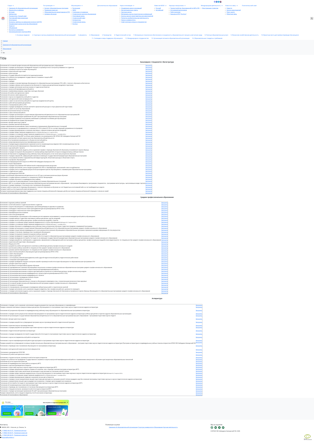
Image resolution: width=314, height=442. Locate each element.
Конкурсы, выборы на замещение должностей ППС (25, 22)
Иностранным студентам (210, 8)
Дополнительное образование (107, 5)
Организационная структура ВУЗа (20, 32)
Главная (5, 41)
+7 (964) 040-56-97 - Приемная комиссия (14, 435)
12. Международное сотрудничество (137, 38)
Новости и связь (230, 5)
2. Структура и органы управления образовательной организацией (53, 35)
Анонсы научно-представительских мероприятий (137, 16)
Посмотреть (7, 413)
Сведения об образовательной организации (23, 8)
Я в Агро (75, 24)
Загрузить (148, 65)
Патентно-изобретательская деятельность (135, 18)
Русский (158, 8)
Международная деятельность (211, 5)
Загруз (198, 361)
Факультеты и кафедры (16, 10)
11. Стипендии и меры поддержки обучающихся (107, 38)
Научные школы (126, 12)
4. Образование (94, 35)
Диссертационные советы (129, 10)
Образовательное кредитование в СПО (57, 12)
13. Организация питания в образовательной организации (170, 38)
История (11, 12)
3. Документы (82, 35)
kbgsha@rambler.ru (8, 437)
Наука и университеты (128, 20)
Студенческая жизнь (79, 22)
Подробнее (29, 413)
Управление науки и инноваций (131, 8)
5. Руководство (107, 35)
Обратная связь (232, 14)
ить (201, 361)
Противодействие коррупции (18, 18)
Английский (159, 10)
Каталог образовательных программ (56, 8)
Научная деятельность (170, 427)
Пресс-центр (231, 12)
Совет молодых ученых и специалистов (133, 22)
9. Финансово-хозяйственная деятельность (245, 35)
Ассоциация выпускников (178, 10)
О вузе (10, 5)
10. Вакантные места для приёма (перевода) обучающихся (280, 35)
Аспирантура (76, 20)
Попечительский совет (249, 5)
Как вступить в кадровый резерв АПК (54, 402)
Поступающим (48, 5)
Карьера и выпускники (176, 5)
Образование (7, 49)
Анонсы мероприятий (234, 10)
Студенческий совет (78, 18)
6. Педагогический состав (122, 35)
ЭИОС (259, 2)
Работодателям (175, 12)
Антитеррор (13, 20)
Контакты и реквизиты (16, 30)
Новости (11, 26)
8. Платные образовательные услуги (216, 35)
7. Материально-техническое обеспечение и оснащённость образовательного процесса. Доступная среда (167, 35)
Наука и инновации (126, 5)
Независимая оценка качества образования (23, 24)
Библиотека (13, 14)
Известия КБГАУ (159, 5)
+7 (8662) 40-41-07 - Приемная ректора (14, 430)
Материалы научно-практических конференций (136, 14)
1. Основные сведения (22, 35)
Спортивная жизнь (78, 16)
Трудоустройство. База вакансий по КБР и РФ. (185, 8)
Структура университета (146, 427)
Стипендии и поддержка (80, 12)
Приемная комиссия (51, 10)
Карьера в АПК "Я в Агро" (178, 14)
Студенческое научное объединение (84, 14)
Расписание (76, 8)
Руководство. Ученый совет (18, 16)
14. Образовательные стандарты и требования (207, 38)
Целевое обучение (50, 14)
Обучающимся (76, 5)
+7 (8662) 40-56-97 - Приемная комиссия (14, 433)
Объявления (13, 28)
